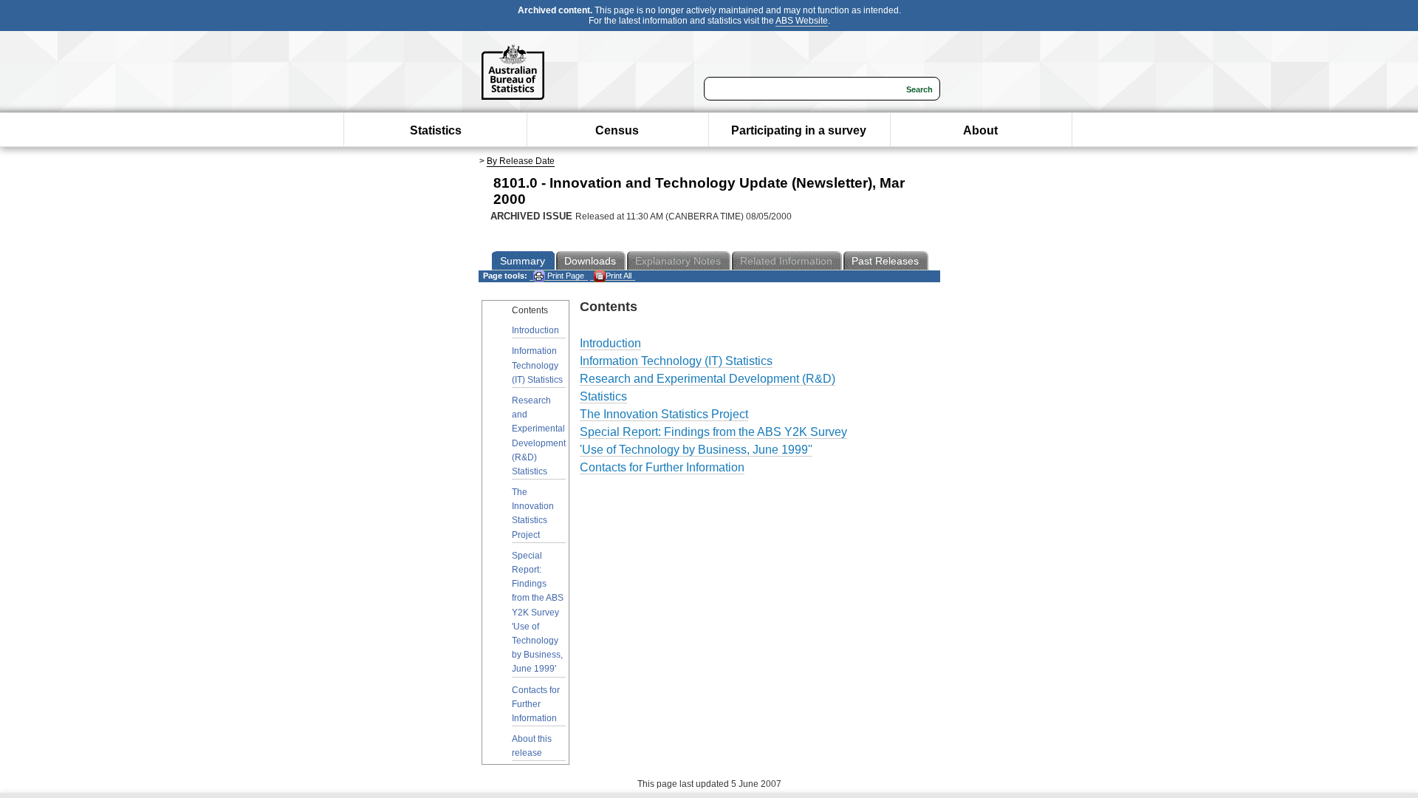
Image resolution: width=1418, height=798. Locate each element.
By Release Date (521, 161)
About (980, 130)
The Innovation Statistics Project (533, 513)
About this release (532, 746)
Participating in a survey (798, 130)
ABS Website (801, 21)
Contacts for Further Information (536, 704)
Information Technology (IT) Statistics (537, 365)
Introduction (535, 330)
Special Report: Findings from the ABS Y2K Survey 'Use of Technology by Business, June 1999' (538, 612)
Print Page (564, 275)
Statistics (436, 130)
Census (617, 130)
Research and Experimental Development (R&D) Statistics (539, 436)
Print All (618, 275)
